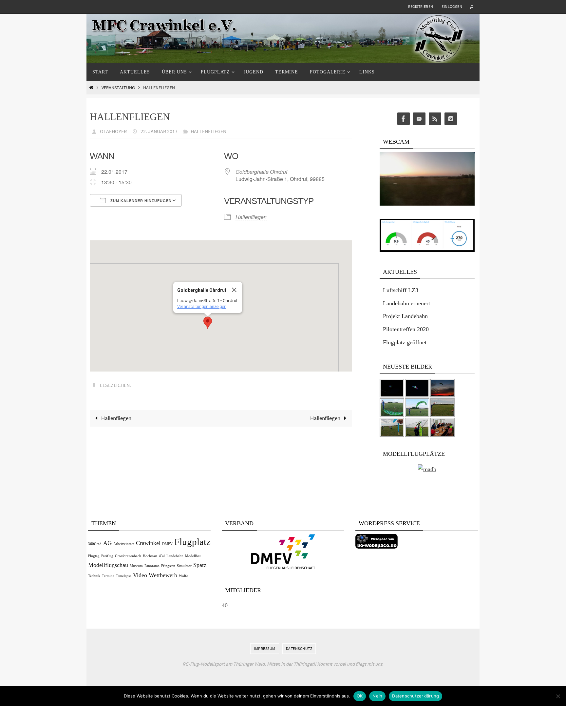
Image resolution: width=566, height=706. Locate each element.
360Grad (95, 544)
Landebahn (174, 556)
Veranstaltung (118, 88)
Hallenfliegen (208, 131)
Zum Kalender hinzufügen (140, 201)
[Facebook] (403, 118)
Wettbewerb (163, 575)
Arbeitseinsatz (123, 544)
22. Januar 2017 (159, 131)
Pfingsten (168, 566)
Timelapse (123, 576)
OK (360, 695)
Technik (94, 576)
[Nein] (558, 696)
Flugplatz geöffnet (404, 342)
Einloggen (452, 6)
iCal (162, 556)
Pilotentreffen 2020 (406, 329)
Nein (377, 695)
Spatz (199, 565)
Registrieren (420, 6)
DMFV (167, 544)
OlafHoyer (113, 131)
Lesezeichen (115, 385)
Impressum (264, 648)
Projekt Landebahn (405, 316)
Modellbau (193, 556)
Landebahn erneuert (406, 303)
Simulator (184, 566)
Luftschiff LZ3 (400, 290)
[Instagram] (450, 118)
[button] (207, 322)
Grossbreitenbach (128, 556)
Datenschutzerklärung (415, 695)
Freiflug (107, 556)
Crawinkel (148, 543)
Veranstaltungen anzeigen (201, 306)
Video (140, 575)
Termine (108, 576)
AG (107, 543)
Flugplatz (192, 541)
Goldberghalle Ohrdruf (261, 171)
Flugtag (94, 556)
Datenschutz (299, 648)
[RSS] (435, 118)
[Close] (234, 290)
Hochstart (150, 556)
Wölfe (183, 576)
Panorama (152, 566)
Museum (136, 566)
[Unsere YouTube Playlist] (419, 118)
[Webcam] (427, 203)
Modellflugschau (108, 565)
